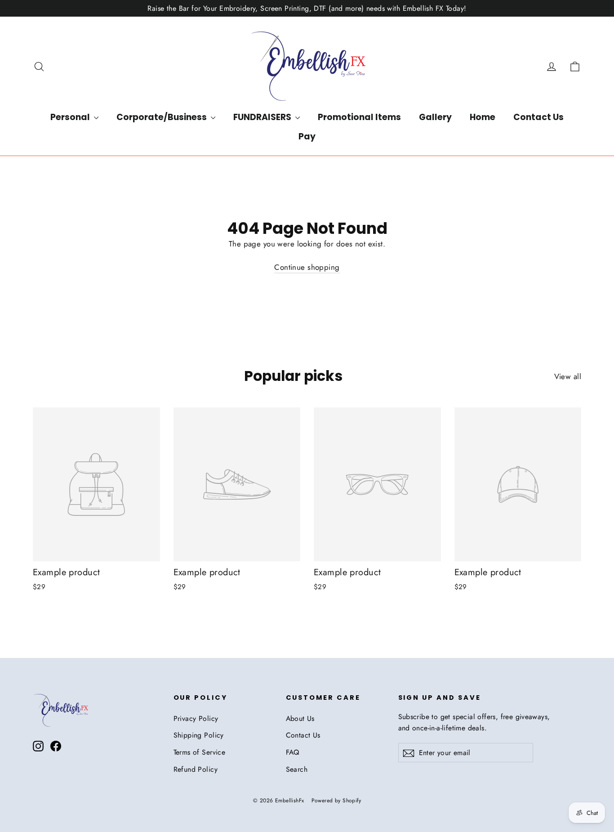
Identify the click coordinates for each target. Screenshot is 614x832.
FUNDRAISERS (263, 117)
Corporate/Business (162, 117)
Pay (307, 136)
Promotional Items (359, 117)
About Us (300, 718)
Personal (71, 117)
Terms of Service (200, 752)
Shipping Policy (199, 735)
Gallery (435, 117)
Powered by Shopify (336, 800)
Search (297, 769)
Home (482, 117)
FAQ (292, 752)
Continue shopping (306, 267)
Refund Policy (196, 769)
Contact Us (538, 117)
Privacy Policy (196, 718)
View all (567, 376)
